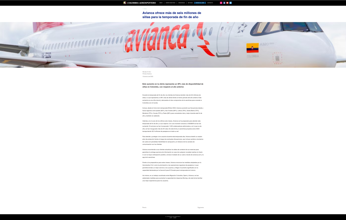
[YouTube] (227, 3)
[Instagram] (221, 3)
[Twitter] (230, 3)
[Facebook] (224, 3)
